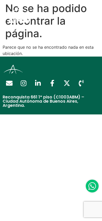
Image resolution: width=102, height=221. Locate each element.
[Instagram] (23, 83)
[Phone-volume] (81, 83)
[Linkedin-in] (37, 83)
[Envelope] (9, 83)
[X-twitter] (66, 83)
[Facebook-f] (52, 83)
